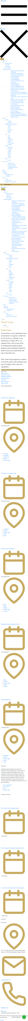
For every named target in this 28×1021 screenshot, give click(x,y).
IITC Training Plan (8, 785)
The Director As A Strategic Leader (8, 473)
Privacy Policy (7, 790)
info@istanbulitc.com (5, 980)
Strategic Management (6, 699)
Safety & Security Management (7, 548)
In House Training (5, 378)
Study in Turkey (4, 383)
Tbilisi (5, 534)
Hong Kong (6, 456)
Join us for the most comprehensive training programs (12, 887)
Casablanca (6, 455)
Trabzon (5, 686)
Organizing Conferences (6, 376)
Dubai (5, 606)
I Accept (2, 1020)
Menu (2, 59)
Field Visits (3, 379)
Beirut (5, 680)
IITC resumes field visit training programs (10, 808)
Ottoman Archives (5, 381)
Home (5, 325)
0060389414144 (4, 1007)
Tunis (5, 535)
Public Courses (4, 373)
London (5, 611)
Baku (5, 604)
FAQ (5, 788)
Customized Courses (5, 374)
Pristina (5, 684)
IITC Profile (6, 786)
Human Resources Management (8, 397)
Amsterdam (6, 529)
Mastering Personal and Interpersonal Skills (10, 624)
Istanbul (5, 458)
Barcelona (6, 453)
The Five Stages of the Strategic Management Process (12, 848)
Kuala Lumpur (7, 460)
